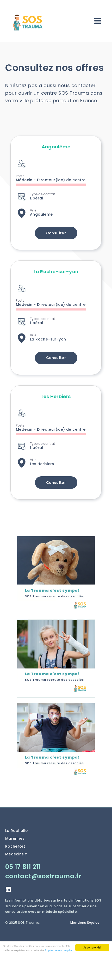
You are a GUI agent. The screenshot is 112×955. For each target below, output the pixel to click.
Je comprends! (92, 947)
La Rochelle (16, 830)
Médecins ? (16, 854)
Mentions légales (84, 922)
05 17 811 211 (23, 866)
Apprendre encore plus (58, 950)
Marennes (14, 838)
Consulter (56, 233)
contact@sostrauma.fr (43, 876)
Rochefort (15, 846)
